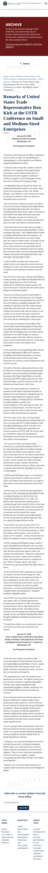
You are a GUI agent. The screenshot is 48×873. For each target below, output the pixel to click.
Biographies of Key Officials (38, 842)
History (36, 829)
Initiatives (23, 820)
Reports (5, 843)
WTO (19, 843)
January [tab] (26, 63)
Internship (38, 856)
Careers (37, 854)
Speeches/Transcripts (27, 79)
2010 (40, 79)
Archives (37, 859)
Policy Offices (16, 76)
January (6, 82)
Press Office (29, 76)
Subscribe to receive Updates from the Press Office (24, 795)
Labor (20, 826)
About (5, 76)
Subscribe (23, 808)
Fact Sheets (7, 835)
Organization (39, 832)
